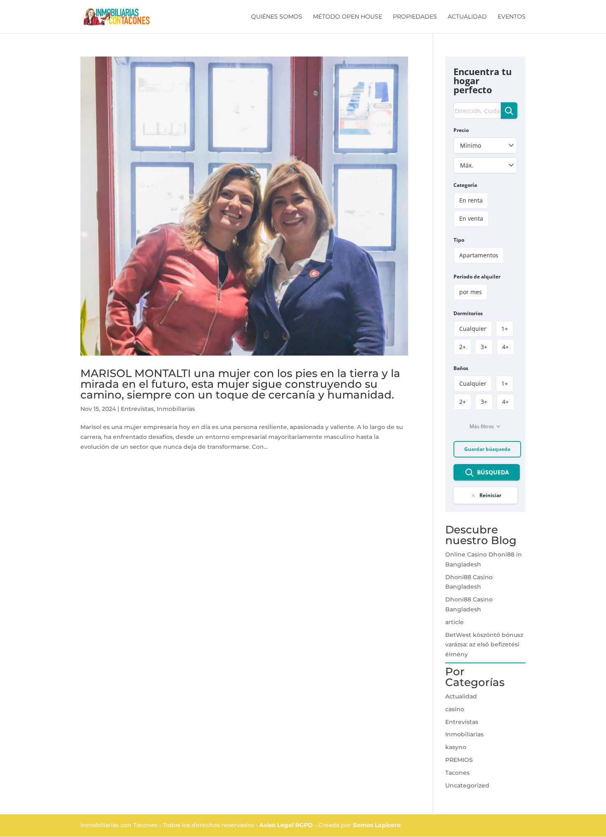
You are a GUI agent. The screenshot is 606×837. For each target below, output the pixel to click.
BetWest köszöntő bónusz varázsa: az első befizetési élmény (484, 644)
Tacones (457, 772)
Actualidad (461, 696)
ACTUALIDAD (467, 17)
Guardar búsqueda (487, 449)
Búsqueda (493, 472)
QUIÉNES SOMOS (276, 17)
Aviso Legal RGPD (287, 825)
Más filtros (482, 426)
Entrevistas (137, 409)
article (454, 622)
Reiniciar (490, 495)
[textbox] (485, 145)
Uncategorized (467, 785)
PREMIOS (459, 760)
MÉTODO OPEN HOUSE (347, 17)
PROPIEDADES (415, 17)
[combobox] (485, 145)
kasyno (455, 747)
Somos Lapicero (377, 825)
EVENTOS (512, 17)
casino (454, 709)
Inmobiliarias (176, 409)
